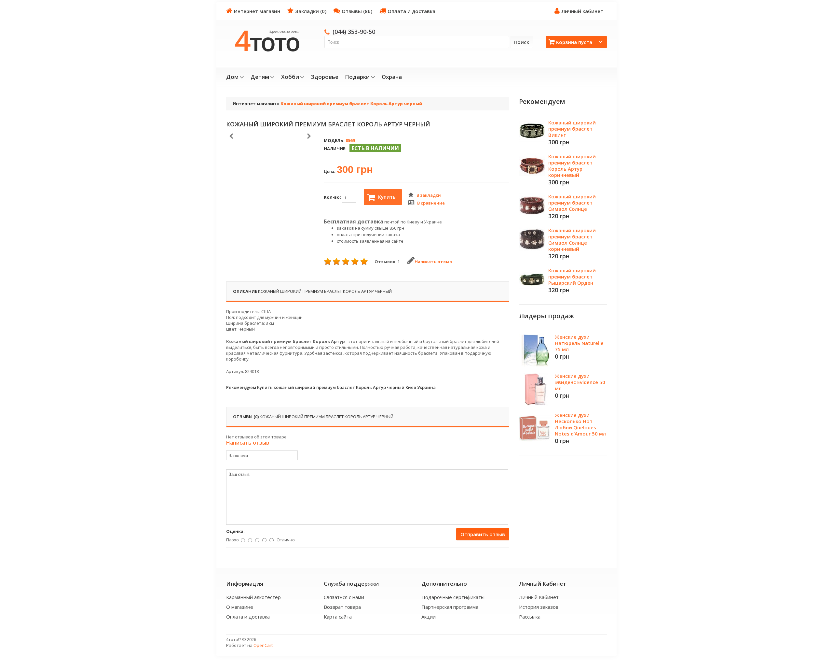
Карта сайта (338, 616)
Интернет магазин (257, 11)
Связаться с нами (344, 597)
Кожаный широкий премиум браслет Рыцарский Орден (572, 276)
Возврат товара (342, 607)
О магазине (239, 607)
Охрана (392, 77)
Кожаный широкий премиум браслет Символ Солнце (572, 202)
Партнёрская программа (449, 607)
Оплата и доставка (411, 11)
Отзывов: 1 (387, 261)
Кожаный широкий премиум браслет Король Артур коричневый (572, 165)
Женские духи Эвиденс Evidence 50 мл (580, 382)
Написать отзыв (433, 261)
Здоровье (324, 77)
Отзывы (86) (357, 11)
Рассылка (529, 616)
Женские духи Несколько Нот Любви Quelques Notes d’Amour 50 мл (580, 424)
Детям (260, 77)
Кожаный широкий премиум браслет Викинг (572, 128)
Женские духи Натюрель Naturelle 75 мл (579, 343)
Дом (232, 77)
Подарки (357, 77)
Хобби (290, 77)
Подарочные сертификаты (453, 597)
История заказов (538, 607)
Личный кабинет (582, 11)
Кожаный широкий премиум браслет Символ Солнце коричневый (572, 239)
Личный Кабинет (539, 597)
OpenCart (263, 645)
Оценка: (235, 531)
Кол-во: (333, 197)
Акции (428, 616)
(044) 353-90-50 (354, 32)
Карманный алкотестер (253, 597)
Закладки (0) (310, 11)
